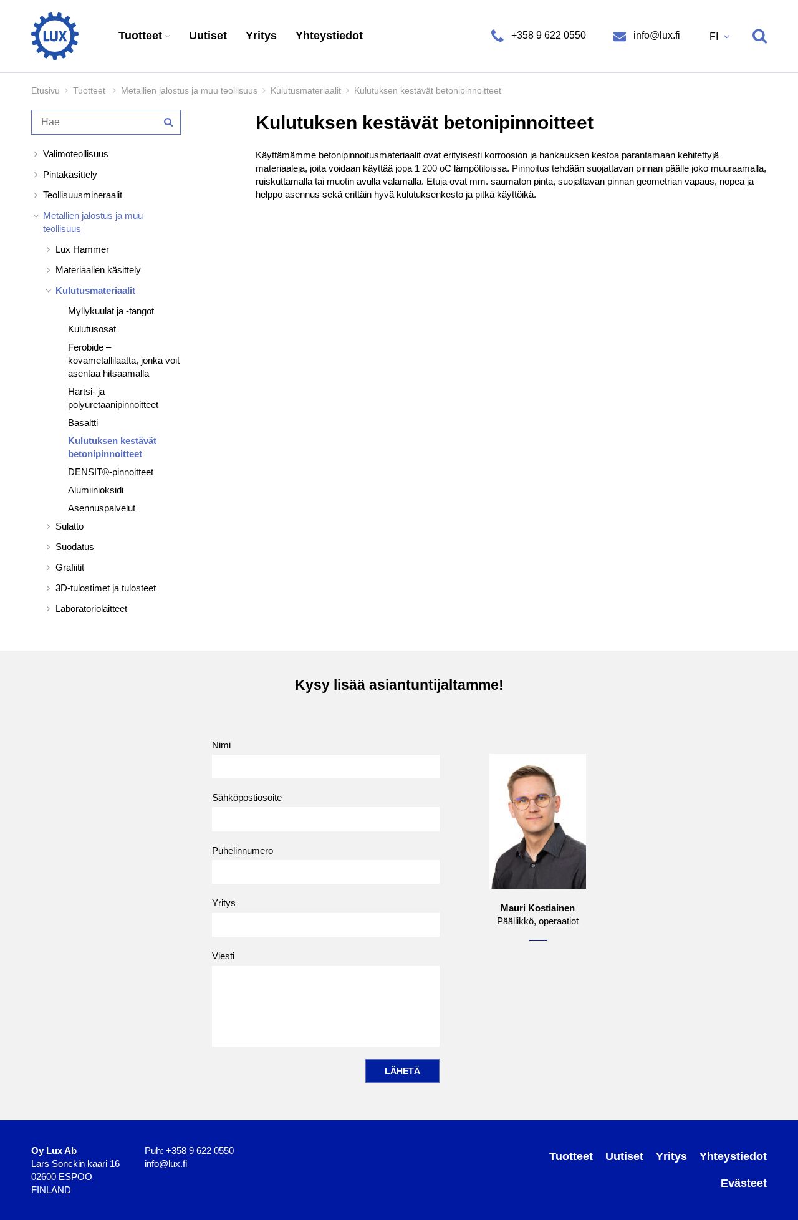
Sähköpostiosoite (247, 797)
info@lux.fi (655, 35)
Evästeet (744, 1183)
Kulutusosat (92, 329)
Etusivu (45, 90)
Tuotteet (141, 35)
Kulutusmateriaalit (306, 90)
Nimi (221, 745)
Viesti (223, 956)
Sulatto (69, 526)
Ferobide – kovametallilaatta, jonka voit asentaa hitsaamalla (124, 360)
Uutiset (208, 35)
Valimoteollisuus (75, 153)
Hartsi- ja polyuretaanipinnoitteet (113, 398)
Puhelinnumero (242, 850)
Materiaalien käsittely (98, 269)
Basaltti (83, 422)
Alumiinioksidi (95, 490)
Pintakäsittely (70, 174)
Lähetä (402, 1071)
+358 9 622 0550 (549, 35)
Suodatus (74, 546)
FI (715, 36)
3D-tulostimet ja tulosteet (105, 588)
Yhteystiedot (329, 35)
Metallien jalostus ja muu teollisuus (189, 90)
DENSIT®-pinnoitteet (110, 472)
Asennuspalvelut (101, 508)
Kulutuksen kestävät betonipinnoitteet (112, 447)
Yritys (261, 35)
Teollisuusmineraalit (82, 195)
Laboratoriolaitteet (91, 608)
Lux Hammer (82, 249)
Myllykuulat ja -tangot (111, 311)
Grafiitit (69, 567)
